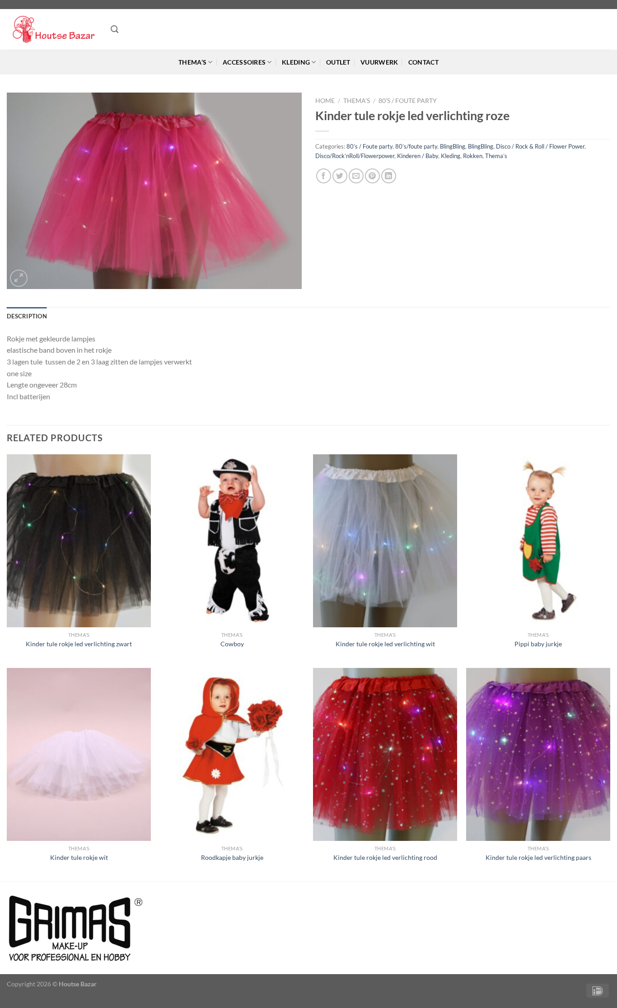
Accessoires (244, 62)
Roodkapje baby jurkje (232, 857)
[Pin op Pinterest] (372, 175)
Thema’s (192, 62)
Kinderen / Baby (417, 155)
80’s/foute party (416, 146)
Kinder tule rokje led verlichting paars (538, 857)
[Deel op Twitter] (339, 175)
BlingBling (452, 146)
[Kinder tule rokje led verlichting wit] (385, 540)
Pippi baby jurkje (538, 644)
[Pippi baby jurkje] (538, 540)
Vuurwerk (379, 62)
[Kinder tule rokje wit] (79, 754)
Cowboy (232, 644)
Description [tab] (27, 316)
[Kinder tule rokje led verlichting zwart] (79, 540)
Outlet (338, 62)
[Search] (114, 29)
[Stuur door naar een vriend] (356, 175)
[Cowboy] (232, 540)
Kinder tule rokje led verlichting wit (385, 644)
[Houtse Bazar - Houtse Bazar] (52, 29)
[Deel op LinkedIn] (388, 175)
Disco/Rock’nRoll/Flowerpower (354, 155)
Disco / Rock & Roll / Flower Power (540, 146)
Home (325, 100)
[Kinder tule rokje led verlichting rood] (385, 754)
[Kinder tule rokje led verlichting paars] (538, 754)
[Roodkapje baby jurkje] (232, 754)
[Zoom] (19, 278)
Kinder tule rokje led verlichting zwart (79, 644)
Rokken (472, 155)
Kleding (296, 62)
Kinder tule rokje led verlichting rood (385, 857)
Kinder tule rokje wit (79, 857)
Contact (423, 62)
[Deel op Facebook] (323, 175)
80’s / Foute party (408, 100)
